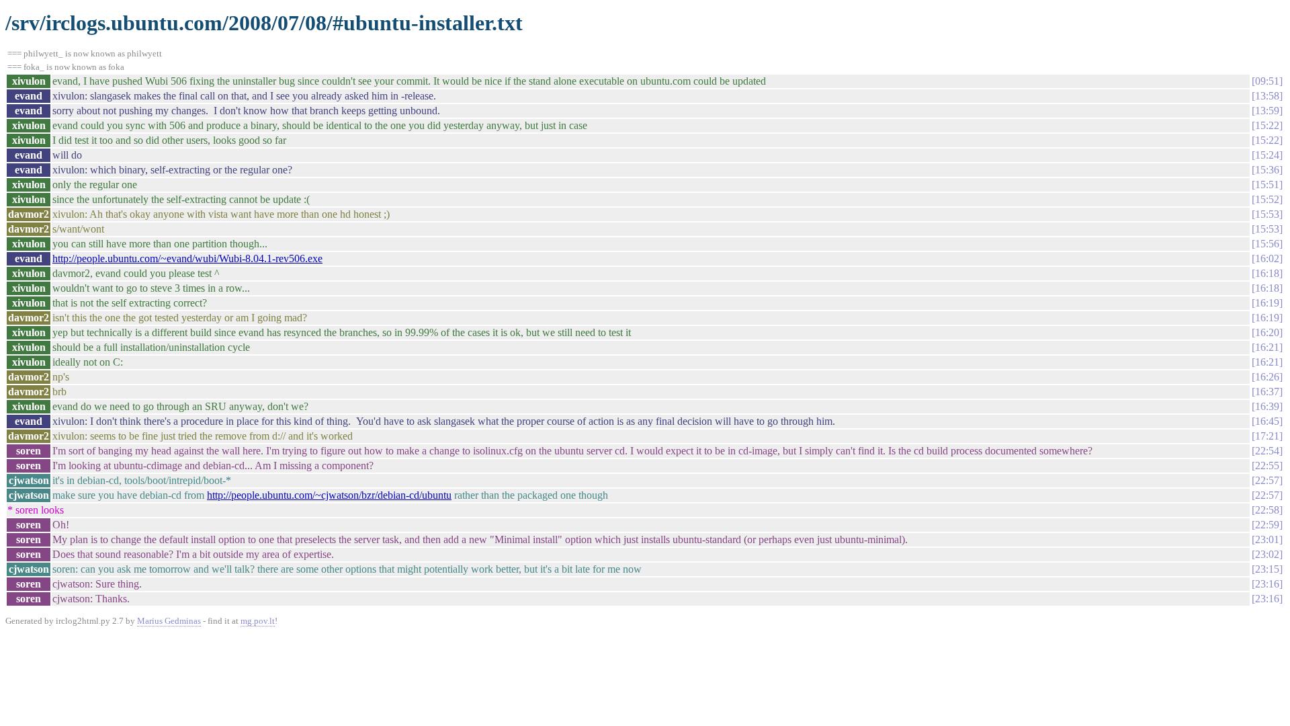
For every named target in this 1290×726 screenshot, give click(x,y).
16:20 (1267, 332)
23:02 (1267, 554)
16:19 (1267, 303)
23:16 (1267, 584)
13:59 (1267, 110)
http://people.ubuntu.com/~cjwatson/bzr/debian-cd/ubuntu (329, 495)
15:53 (1267, 214)
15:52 (1267, 199)
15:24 (1267, 155)
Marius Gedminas (169, 621)
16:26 (1267, 376)
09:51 (1267, 81)
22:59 (1267, 524)
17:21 (1267, 436)
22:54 (1267, 450)
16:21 (1267, 347)
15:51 (1267, 184)
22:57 (1267, 480)
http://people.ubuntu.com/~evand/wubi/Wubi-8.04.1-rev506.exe (187, 258)
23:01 (1267, 539)
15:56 (1267, 243)
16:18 (1267, 273)
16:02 (1267, 258)
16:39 (1267, 406)
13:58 (1267, 96)
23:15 (1267, 569)
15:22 (1267, 125)
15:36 (1267, 169)
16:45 (1267, 421)
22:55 (1267, 465)
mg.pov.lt (258, 621)
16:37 (1267, 391)
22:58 (1267, 510)
